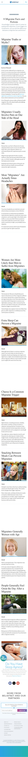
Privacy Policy (17, 721)
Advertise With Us (8, 723)
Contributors (7, 729)
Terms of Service (17, 723)
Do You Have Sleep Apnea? (14, 665)
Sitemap (5, 733)
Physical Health (14, 14)
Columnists (6, 727)
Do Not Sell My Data (18, 725)
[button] (26, 2)
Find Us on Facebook (8, 731)
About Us (6, 721)
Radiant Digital (7, 734)
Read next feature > (17, 676)
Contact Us (6, 725)
